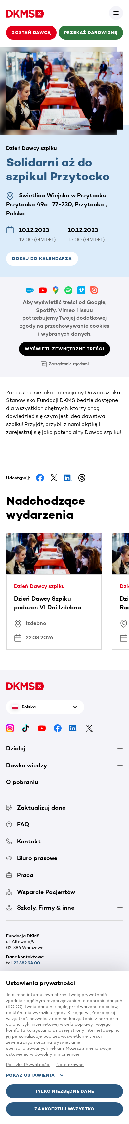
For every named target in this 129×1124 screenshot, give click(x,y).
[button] (116, 13)
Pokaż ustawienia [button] (30, 1075)
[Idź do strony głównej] (25, 13)
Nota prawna (70, 1064)
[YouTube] (42, 728)
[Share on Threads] (82, 478)
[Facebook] (58, 728)
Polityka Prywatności (28, 1064)
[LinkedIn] (73, 728)
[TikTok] (26, 728)
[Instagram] (10, 728)
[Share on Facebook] (40, 478)
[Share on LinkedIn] (68, 478)
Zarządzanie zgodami (69, 364)
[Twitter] (89, 728)
